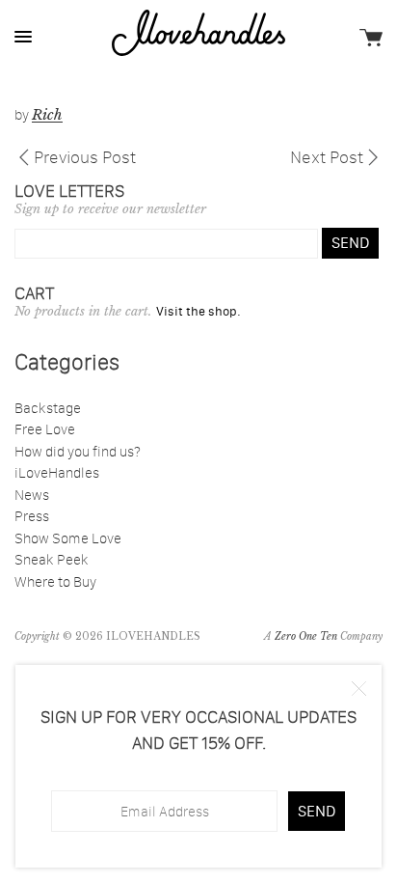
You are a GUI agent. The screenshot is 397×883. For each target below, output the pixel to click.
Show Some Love (67, 538)
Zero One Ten (306, 636)
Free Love (44, 429)
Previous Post (85, 155)
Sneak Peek (51, 559)
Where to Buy (55, 581)
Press (31, 516)
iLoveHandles (56, 472)
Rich (47, 114)
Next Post (326, 155)
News (31, 494)
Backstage (47, 408)
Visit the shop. (198, 310)
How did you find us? (77, 451)
